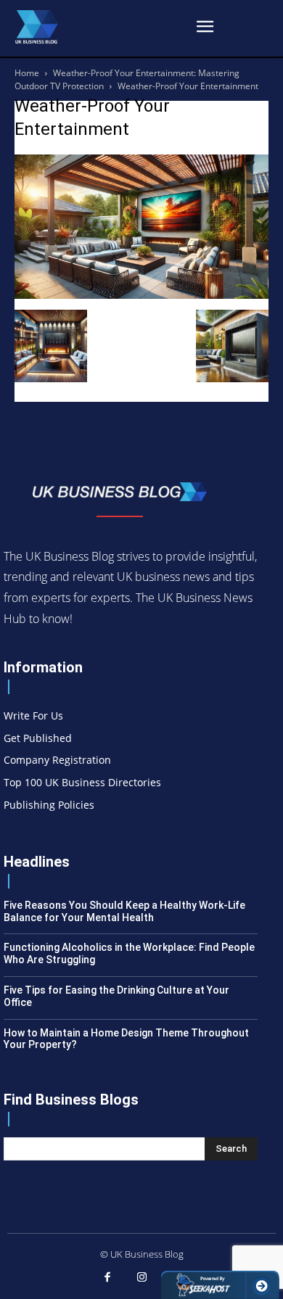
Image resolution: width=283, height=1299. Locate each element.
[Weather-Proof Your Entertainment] (141, 295)
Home (27, 73)
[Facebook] (107, 1278)
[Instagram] (141, 1278)
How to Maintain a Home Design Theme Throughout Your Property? (126, 1039)
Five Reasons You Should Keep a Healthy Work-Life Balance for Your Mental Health (124, 911)
